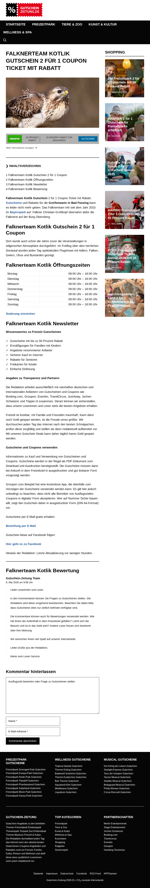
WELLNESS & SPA (17, 32)
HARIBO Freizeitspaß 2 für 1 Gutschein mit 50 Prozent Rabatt (124, 214)
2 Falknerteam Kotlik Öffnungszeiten (29, 179)
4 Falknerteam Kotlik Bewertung (26, 189)
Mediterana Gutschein (66, 788)
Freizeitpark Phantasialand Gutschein (25, 784)
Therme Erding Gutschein (68, 769)
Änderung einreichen (20, 313)
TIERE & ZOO (72, 24)
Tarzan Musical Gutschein (117, 777)
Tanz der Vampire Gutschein (118, 773)
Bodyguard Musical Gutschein (119, 785)
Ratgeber (60, 846)
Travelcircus (110, 838)
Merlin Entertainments (115, 823)
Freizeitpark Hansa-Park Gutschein (24, 796)
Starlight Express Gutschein (118, 769)
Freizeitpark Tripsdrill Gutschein (22, 780)
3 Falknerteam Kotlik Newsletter (26, 184)
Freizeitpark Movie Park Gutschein (24, 792)
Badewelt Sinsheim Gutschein (70, 773)
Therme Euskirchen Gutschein (70, 777)
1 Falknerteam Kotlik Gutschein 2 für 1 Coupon (36, 175)
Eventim (108, 842)
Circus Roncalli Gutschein (117, 792)
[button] (5, 40)
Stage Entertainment (114, 827)
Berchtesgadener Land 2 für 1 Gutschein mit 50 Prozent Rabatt (121, 300)
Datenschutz (67, 873)
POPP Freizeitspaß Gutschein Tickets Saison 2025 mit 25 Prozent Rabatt (122, 256)
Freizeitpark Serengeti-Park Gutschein (26, 769)
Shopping (60, 842)
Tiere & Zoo (61, 827)
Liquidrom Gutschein (65, 792)
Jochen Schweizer (113, 831)
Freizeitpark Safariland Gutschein (23, 788)
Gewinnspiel (61, 850)
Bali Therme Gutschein (67, 781)
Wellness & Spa (63, 835)
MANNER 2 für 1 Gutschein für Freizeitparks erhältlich (120, 124)
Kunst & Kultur (62, 831)
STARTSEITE (16, 24)
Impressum (52, 873)
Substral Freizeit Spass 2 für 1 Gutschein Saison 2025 (121, 168)
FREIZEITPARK (43, 24)
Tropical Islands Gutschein (68, 766)
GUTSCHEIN (87, 139)
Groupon (108, 846)
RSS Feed (95, 873)
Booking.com (110, 835)
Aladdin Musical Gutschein (118, 781)
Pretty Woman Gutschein (117, 788)
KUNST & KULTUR (103, 24)
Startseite (38, 873)
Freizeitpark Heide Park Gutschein (24, 777)
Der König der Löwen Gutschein (120, 766)
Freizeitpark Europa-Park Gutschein (24, 773)
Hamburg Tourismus (114, 850)
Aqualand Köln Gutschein (68, 785)
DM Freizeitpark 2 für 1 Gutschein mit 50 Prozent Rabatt (123, 82)
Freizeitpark (61, 823)
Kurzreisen (60, 838)
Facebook (81, 873)
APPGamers (110, 873)
